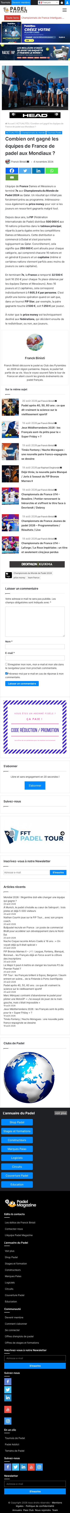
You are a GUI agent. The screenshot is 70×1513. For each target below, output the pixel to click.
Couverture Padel (14, 1295)
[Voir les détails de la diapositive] (35, 115)
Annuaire (17, 1510)
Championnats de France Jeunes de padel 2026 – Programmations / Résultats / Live (43, 525)
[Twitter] (25, 171)
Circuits (9, 1288)
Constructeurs (13, 1269)
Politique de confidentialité (40, 1506)
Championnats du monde (33, 132)
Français (46, 2)
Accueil (11, 123)
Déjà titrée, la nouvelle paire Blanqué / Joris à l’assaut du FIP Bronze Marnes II (44, 476)
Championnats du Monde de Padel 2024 (33, 573)
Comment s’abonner (16, 1323)
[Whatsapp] (51, 171)
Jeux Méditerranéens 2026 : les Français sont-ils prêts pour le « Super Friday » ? (41, 432)
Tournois (5, 2)
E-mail (10, 652)
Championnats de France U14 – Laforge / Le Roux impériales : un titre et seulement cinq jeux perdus (44, 548)
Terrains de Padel (14, 1450)
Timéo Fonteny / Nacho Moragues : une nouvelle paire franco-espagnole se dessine (44, 454)
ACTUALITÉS (22, 123)
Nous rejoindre (43, 1510)
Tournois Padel (54, 132)
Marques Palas (13, 1276)
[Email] (12, 177)
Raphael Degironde (50, 467)
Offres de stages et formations (22, 1342)
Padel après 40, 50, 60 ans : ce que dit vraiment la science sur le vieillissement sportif (43, 410)
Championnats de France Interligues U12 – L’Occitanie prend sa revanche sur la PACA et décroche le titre (43, 17)
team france (33, 577)
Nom (9, 641)
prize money (19, 577)
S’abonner (35, 785)
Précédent (13, 114)
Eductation (11, 1301)
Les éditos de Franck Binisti (20, 1222)
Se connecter (12, 1330)
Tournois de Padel (15, 1438)
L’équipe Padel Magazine (19, 1235)
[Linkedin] (38, 171)
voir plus (60, 1113)
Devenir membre (21, 2)
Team (55, 1510)
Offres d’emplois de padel (19, 1336)
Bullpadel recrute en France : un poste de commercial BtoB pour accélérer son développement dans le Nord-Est (34, 931)
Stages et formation (16, 1263)
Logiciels (10, 1282)
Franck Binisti (18, 161)
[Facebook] (12, 171)
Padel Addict (12, 1444)
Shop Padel (11, 1257)
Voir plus (9, 1250)
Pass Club (28, 1510)
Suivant (56, 114)
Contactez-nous (14, 1228)
